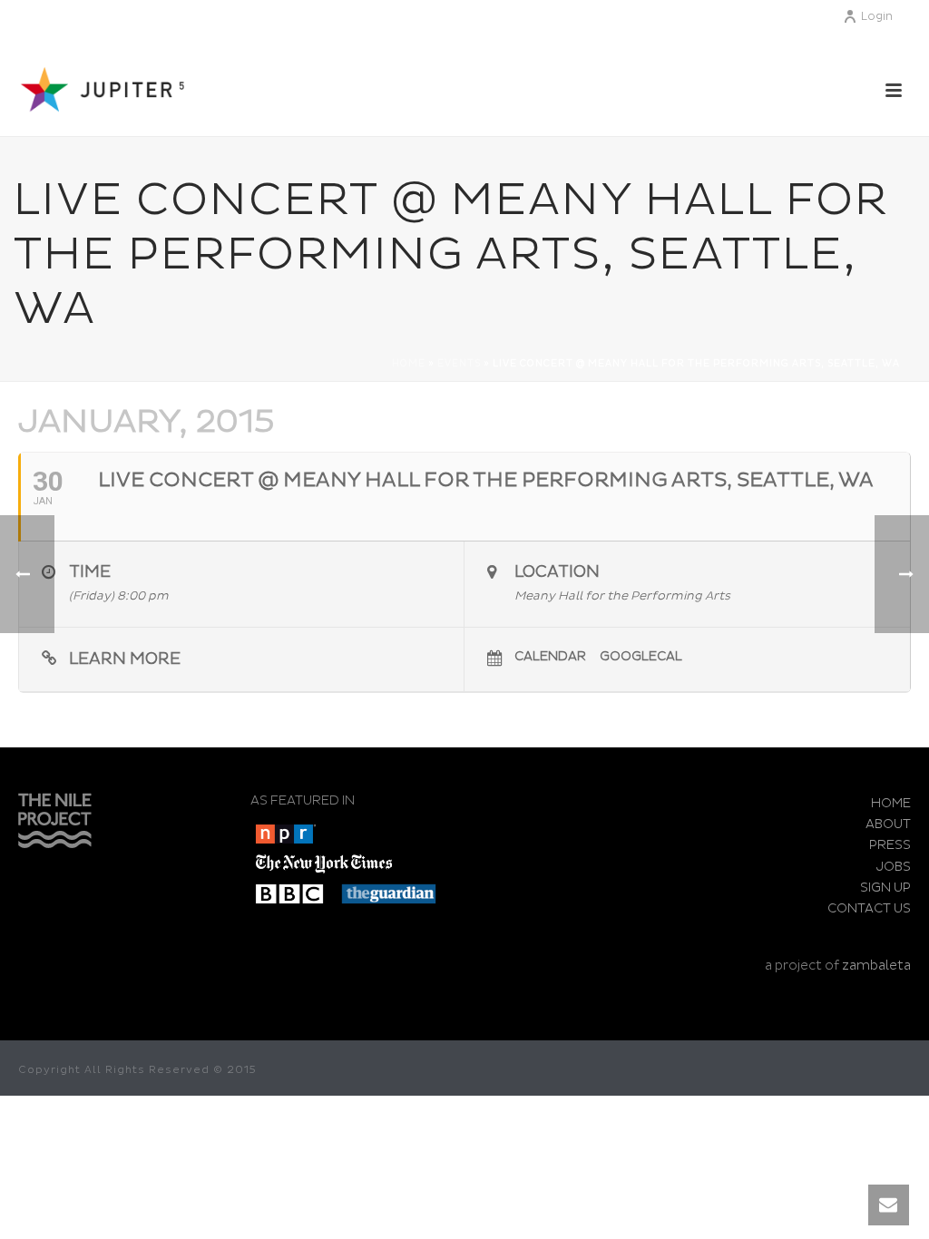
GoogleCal (641, 656)
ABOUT (888, 824)
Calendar (550, 656)
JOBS (893, 866)
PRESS (890, 845)
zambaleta (876, 965)
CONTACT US (869, 908)
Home (408, 363)
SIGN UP (885, 887)
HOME (891, 803)
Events (459, 363)
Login (877, 17)
